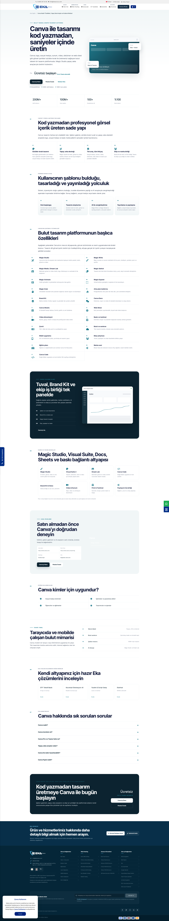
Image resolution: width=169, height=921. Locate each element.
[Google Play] (137, 910)
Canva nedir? (43, 725)
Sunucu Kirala (123, 6)
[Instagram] (130, 910)
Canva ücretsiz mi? (45, 732)
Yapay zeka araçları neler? (47, 746)
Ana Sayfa (32, 13)
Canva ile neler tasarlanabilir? (49, 753)
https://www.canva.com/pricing (67, 550)
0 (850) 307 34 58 (42, 1)
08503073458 (35, 860)
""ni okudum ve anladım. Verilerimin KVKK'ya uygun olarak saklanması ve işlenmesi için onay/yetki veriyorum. (105, 900)
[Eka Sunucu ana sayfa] (37, 853)
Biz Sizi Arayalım (2, 455)
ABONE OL (131, 895)
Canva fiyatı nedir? (45, 760)
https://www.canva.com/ (44, 550)
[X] (126, 910)
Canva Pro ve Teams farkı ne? (49, 739)
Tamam (20, 914)
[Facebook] (122, 910)
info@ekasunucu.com (56, 1)
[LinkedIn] (133, 910)
